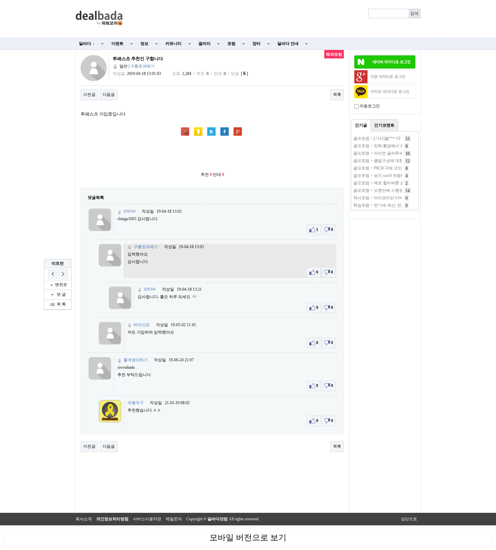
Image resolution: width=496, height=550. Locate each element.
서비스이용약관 (147, 519)
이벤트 (117, 43)
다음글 (109, 94)
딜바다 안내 (288, 43)
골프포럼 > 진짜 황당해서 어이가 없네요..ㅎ (392, 145)
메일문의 (174, 519)
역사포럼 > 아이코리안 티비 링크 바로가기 (391, 197)
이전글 (89, 94)
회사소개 (84, 519)
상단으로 (409, 519)
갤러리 (204, 43)
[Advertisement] (276, 19)
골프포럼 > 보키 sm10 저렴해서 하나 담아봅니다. (396, 175)
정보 (144, 43)
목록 (337, 94)
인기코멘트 (384, 125)
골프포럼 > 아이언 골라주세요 (380, 153)
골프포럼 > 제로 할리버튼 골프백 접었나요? (392, 183)
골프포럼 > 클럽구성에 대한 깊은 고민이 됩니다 (396, 160)
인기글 (361, 125)
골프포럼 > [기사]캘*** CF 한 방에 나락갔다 (392, 138)
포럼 (231, 43)
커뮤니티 (173, 43)
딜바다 (86, 43)
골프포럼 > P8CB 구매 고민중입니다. (386, 168)
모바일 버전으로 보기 (248, 537)
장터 (256, 43)
